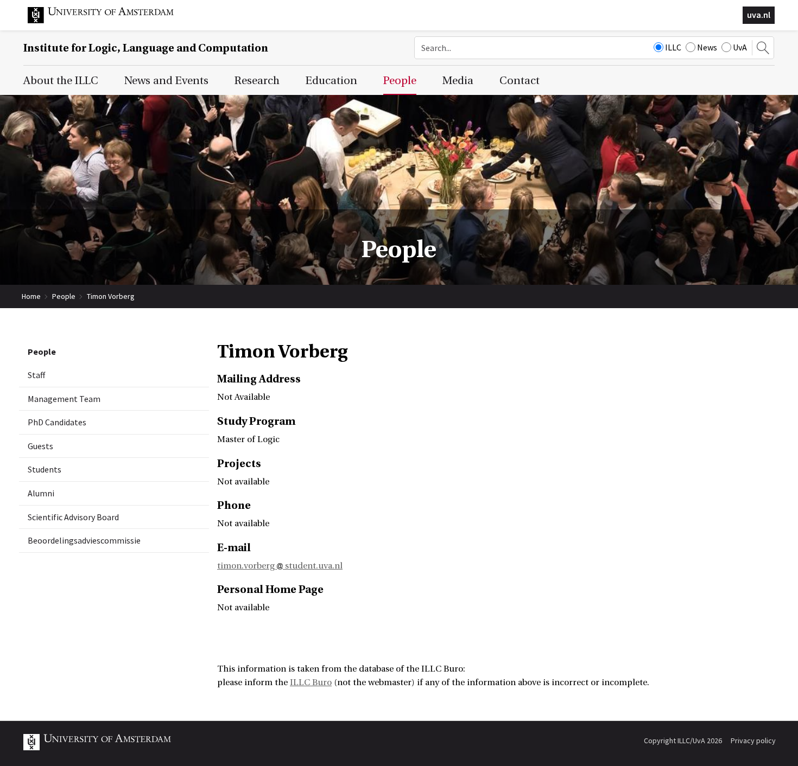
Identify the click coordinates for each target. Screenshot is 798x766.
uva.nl (758, 14)
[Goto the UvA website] (109, 20)
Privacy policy (753, 740)
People (63, 296)
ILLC (673, 47)
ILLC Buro (311, 682)
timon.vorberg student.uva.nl (280, 566)
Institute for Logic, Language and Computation (145, 48)
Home (31, 296)
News (707, 47)
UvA (740, 47)
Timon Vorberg (111, 296)
